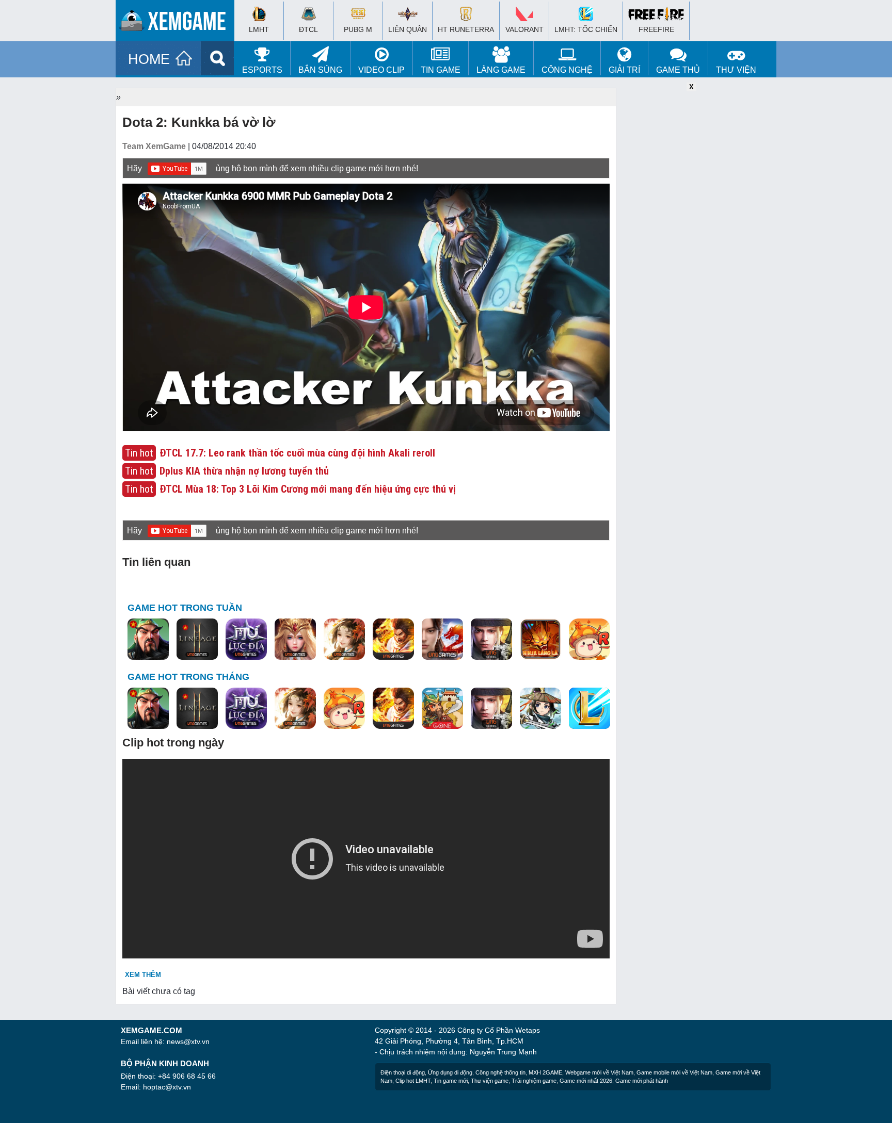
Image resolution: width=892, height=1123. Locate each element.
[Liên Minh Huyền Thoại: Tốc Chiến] (589, 709)
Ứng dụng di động (450, 1072)
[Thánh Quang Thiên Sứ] (295, 639)
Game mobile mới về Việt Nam (674, 1072)
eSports (262, 70)
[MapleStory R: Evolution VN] (589, 639)
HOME (149, 59)
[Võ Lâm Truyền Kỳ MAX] (491, 639)
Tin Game (440, 70)
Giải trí (624, 70)
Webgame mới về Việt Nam (599, 1072)
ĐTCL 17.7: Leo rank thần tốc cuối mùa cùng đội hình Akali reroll (297, 453)
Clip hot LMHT (413, 1081)
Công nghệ (567, 70)
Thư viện (736, 70)
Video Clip (381, 70)
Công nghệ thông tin (500, 1072)
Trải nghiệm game (534, 1081)
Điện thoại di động (402, 1072)
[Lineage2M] (197, 639)
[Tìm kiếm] (217, 58)
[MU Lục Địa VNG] (246, 639)
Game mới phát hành (641, 1081)
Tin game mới (451, 1081)
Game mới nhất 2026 (586, 1081)
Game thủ (678, 70)
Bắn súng (320, 70)
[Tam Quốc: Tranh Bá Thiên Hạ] (148, 639)
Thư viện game (489, 1081)
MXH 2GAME (545, 1072)
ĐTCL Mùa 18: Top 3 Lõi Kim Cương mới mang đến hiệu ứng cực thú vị (308, 489)
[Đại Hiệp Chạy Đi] (540, 709)
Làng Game (500, 70)
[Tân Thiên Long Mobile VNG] (393, 639)
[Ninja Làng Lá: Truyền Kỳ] (540, 639)
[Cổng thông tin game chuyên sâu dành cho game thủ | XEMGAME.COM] (177, 23)
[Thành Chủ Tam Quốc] (442, 709)
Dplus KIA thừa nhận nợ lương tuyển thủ (244, 471)
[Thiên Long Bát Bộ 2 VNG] (442, 639)
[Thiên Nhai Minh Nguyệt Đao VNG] (344, 639)
